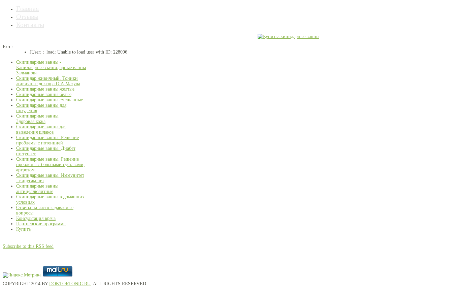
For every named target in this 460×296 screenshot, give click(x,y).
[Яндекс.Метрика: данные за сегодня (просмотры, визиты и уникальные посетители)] (22, 275)
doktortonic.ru (70, 283)
